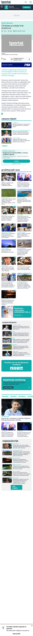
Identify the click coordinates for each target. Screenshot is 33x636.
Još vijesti (15, 487)
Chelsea (4, 145)
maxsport (5, 396)
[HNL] (16, 312)
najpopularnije (10, 441)
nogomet (13, 396)
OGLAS (16, 16)
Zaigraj (16, 161)
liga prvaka (22, 396)
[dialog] (16, 630)
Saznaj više (16, 634)
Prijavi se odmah (8, 387)
